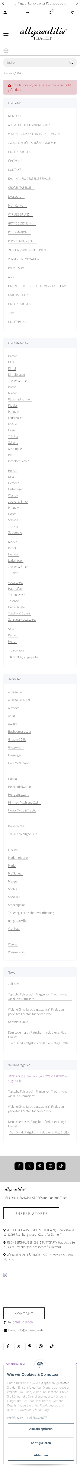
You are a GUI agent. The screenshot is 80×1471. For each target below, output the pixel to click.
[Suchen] (73, 62)
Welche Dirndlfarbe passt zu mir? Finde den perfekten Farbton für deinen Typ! (36, 1011)
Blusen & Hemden (19, 399)
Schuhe (13, 442)
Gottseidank (16, 747)
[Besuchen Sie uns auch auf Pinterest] (40, 1166)
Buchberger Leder (19, 731)
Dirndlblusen (16, 374)
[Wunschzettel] (72, 12)
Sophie (12, 889)
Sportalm (14, 897)
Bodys (12, 387)
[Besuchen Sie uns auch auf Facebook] (19, 1166)
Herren (12, 641)
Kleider (12, 405)
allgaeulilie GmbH (19, 700)
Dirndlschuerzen (18, 461)
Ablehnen (41, 1455)
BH (10, 455)
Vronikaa (14, 928)
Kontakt (24, 1313)
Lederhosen (15, 418)
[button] (3, 3)
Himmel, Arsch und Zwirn (24, 802)
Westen (13, 495)
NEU (11, 362)
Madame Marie (18, 857)
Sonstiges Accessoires (22, 619)
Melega (12, 881)
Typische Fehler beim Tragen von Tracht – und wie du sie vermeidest (37, 996)
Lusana (13, 849)
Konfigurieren (41, 1443)
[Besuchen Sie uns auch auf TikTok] (61, 1166)
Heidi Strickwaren (19, 786)
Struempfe (15, 448)
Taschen (13, 601)
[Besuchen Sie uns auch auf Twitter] (29, 1166)
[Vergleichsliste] (50, 12)
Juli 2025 (13, 983)
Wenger (13, 944)
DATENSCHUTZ (37, 1417)
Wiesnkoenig (16, 952)
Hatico (12, 778)
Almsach (13, 708)
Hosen (12, 430)
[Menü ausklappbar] (6, 33)
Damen (12, 635)
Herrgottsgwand (18, 794)
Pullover (13, 411)
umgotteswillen (18, 920)
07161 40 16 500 (23, 1322)
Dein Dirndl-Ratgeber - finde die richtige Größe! (39, 1043)
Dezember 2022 (18, 1021)
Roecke (12, 424)
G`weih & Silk (17, 739)
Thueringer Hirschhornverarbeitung (31, 912)
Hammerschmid (18, 763)
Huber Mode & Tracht (22, 810)
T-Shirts (13, 436)
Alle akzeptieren (41, 1429)
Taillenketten (16, 594)
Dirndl (12, 368)
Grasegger (14, 755)
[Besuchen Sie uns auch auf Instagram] (50, 1166)
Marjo (12, 865)
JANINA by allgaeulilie (23, 657)
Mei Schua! (15, 873)
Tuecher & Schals (19, 613)
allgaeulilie (15, 692)
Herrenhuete (16, 607)
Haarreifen (15, 588)
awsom (12, 723)
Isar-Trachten (17, 826)
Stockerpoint (16, 905)
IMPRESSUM (15, 1417)
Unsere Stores (31, 1213)
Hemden (13, 483)
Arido (11, 715)
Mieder (12, 393)
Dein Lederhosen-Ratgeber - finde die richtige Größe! (37, 1034)
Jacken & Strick (18, 380)
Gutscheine (16, 651)
